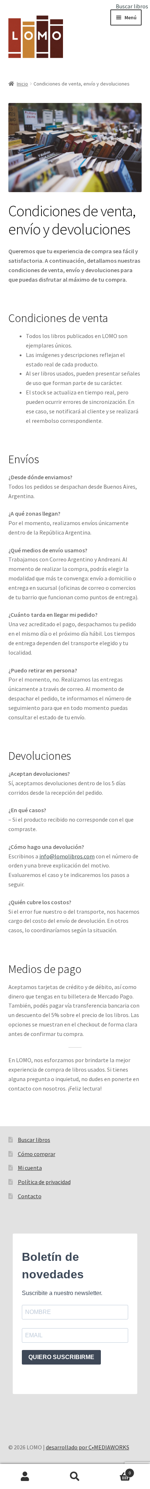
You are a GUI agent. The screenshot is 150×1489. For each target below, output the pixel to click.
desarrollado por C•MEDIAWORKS (87, 1447)
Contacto (30, 1196)
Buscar (75, 1476)
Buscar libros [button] (132, 6)
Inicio (22, 83)
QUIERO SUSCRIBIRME (61, 1357)
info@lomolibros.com (67, 856)
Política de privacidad (44, 1182)
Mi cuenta (30, 1167)
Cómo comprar (36, 1154)
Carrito (115, 1470)
